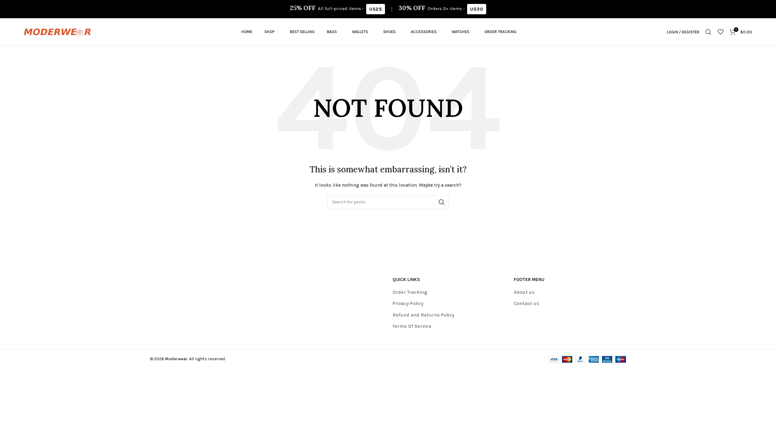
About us (524, 292)
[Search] (708, 32)
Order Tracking (410, 292)
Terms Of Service (412, 326)
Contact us (526, 303)
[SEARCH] (442, 202)
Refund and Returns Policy (423, 315)
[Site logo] (57, 31)
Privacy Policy (408, 303)
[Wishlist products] (720, 32)
